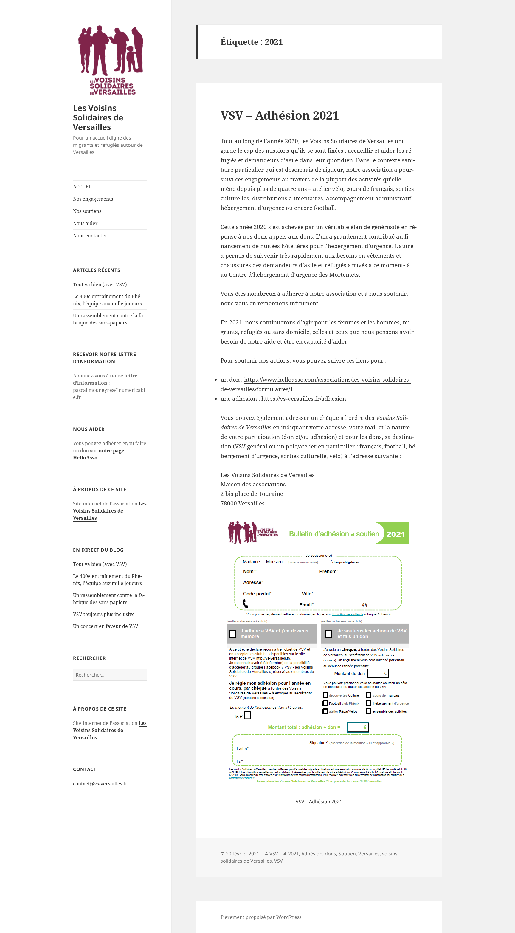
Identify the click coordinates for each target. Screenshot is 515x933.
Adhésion (311, 853)
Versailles (369, 853)
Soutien (347, 853)
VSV (273, 853)
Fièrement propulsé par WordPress (261, 917)
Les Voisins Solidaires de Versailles (98, 117)
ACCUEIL (83, 186)
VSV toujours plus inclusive (104, 614)
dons (330, 853)
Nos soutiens (87, 211)
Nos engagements (93, 199)
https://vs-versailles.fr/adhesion (303, 399)
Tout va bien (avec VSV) (100, 284)
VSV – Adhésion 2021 (280, 115)
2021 (293, 853)
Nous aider (85, 223)
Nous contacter (90, 235)
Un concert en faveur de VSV (105, 626)
